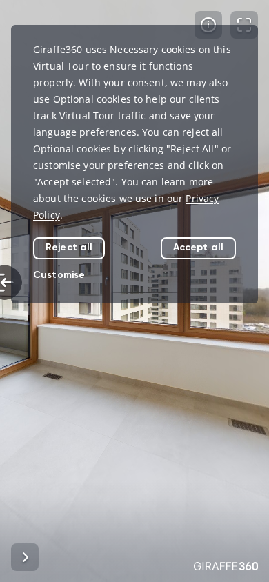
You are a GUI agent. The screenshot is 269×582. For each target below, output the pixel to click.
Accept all (198, 247)
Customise (59, 275)
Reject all (69, 247)
